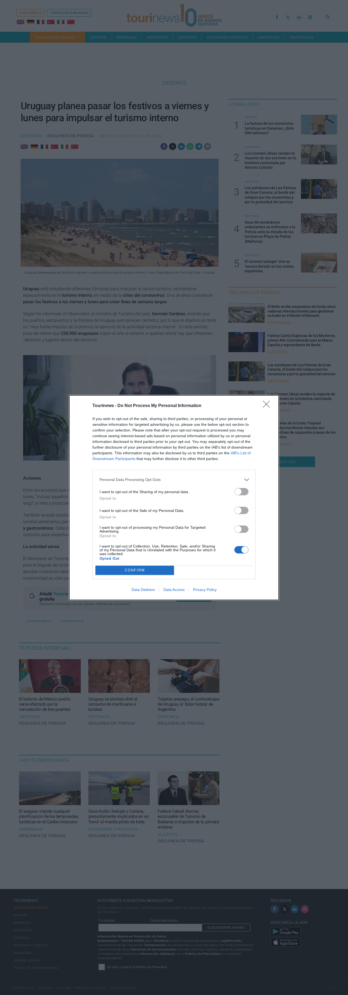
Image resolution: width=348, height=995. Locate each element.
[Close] (268, 406)
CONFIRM (135, 570)
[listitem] (174, 480)
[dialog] (174, 497)
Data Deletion (143, 589)
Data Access (174, 589)
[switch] (241, 491)
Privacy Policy (205, 589)
